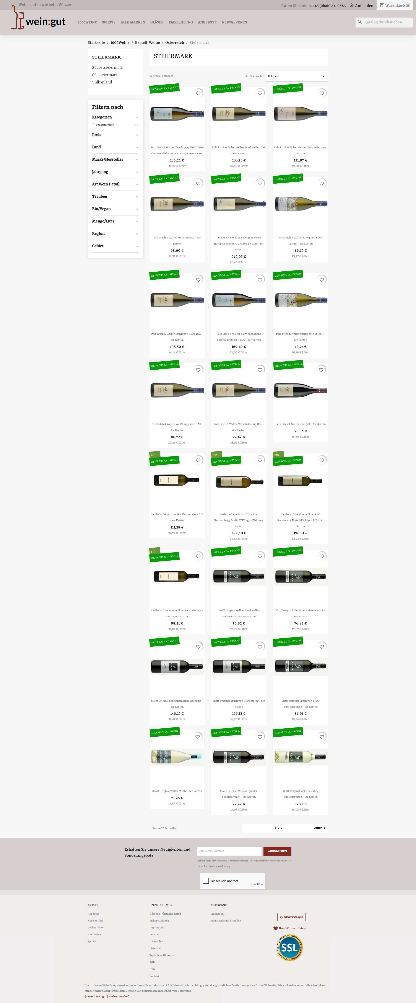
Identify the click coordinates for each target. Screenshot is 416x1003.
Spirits (108, 22)
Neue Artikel (95, 920)
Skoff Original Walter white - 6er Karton (177, 791)
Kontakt (154, 976)
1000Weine (87, 22)
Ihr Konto (219, 905)
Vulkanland (102, 82)
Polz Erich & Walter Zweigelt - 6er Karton (301, 424)
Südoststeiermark (107, 67)
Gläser (157, 22)
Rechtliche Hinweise (162, 955)
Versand (154, 934)
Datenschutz (157, 941)
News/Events (234, 22)
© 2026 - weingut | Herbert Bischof (106, 996)
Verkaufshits (96, 927)
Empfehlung (181, 22)
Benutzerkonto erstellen (226, 920)
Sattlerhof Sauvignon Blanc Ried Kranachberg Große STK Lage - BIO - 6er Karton (238, 520)
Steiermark (106, 57)
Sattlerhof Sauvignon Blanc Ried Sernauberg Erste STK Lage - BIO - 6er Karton (300, 520)
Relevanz (297, 76)
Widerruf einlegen (293, 917)
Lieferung (155, 948)
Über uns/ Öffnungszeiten (165, 913)
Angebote (207, 22)
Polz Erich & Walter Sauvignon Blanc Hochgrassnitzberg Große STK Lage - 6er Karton (239, 243)
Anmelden (217, 913)
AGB (152, 962)
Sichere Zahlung (159, 920)
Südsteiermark (105, 75)
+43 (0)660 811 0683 (329, 6)
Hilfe (153, 969)
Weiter (320, 828)
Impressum (157, 927)
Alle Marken (133, 22)
